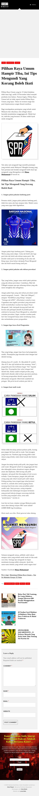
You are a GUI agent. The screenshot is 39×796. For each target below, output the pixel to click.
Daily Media (24, 789)
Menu (34, 4)
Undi (27, 583)
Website (6, 711)
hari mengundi (9, 583)
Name (5, 691)
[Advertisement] (19, 33)
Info (3, 62)
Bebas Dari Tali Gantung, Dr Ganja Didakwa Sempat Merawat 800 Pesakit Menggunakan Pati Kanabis (27, 598)
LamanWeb (23, 791)
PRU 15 (22, 583)
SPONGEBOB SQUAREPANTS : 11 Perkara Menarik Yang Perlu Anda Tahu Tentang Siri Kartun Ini (27, 634)
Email (6, 701)
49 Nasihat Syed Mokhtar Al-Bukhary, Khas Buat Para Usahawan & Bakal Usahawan (27, 615)
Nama (19, 757)
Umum (17, 62)
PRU (17, 583)
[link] (21, 570)
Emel (19, 762)
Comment (7, 666)
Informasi (10, 62)
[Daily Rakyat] (4, 4)
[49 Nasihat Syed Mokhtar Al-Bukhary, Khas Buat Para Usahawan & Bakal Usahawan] (9, 618)
